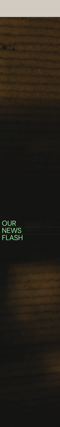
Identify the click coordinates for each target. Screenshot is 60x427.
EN (52, 11)
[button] (56, 11)
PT (53, 11)
